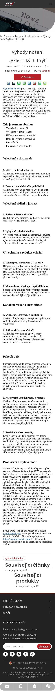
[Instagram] (18, 654)
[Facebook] (5, 654)
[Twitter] (25, 654)
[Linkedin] (12, 654)
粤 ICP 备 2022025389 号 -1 (27, 667)
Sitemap (34, 676)
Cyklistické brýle (14, 558)
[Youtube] (32, 654)
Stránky (46, 70)
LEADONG (22, 676)
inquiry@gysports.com (25, 629)
